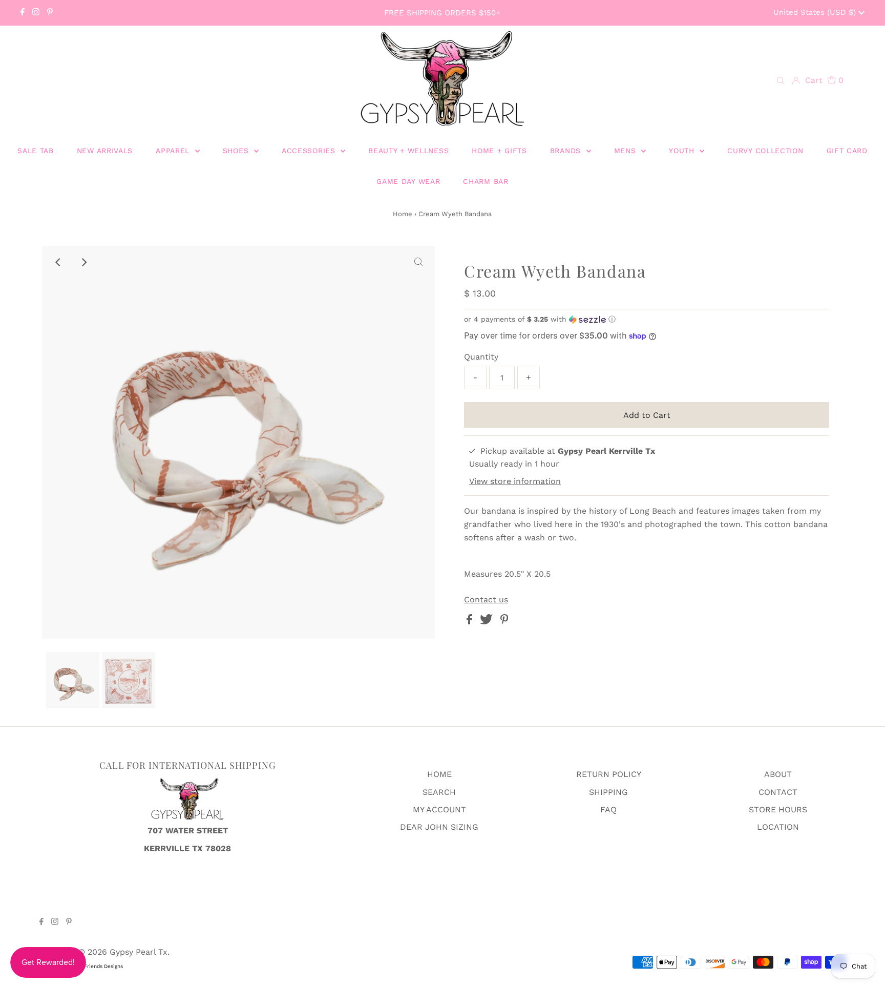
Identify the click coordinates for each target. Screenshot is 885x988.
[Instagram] (36, 13)
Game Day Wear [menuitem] (408, 181)
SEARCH (439, 792)
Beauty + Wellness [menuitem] (408, 150)
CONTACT (777, 792)
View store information (515, 481)
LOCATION (778, 827)
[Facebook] (22, 13)
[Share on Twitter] (487, 621)
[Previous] (58, 262)
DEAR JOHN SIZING (439, 827)
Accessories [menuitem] (310, 150)
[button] (646, 319)
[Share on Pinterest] (504, 621)
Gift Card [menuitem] (847, 150)
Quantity (481, 357)
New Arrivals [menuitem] (105, 150)
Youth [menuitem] (683, 150)
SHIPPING (608, 792)
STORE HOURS (778, 809)
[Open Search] (780, 81)
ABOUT (778, 774)
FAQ (608, 809)
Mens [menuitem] (626, 150)
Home (402, 214)
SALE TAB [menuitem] (35, 150)
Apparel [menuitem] (174, 150)
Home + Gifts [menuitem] (499, 150)
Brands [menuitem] (567, 150)
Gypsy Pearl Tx (138, 952)
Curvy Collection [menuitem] (765, 150)
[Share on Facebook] (471, 621)
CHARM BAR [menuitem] (485, 181)
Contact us (486, 600)
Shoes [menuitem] (237, 150)
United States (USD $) (815, 12)
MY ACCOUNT (439, 809)
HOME (439, 774)
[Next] (83, 262)
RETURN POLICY (608, 774)
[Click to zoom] (418, 262)
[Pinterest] (50, 13)
